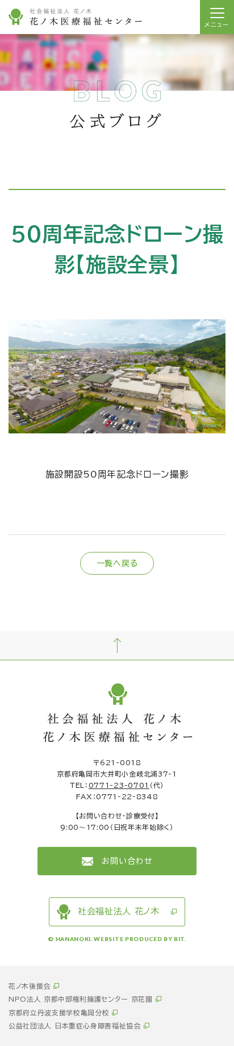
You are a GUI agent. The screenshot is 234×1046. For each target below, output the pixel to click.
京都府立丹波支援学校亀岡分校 (59, 1012)
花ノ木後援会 (30, 985)
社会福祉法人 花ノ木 (119, 911)
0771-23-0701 (119, 785)
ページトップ (117, 645)
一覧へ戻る (117, 563)
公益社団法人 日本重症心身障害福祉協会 (75, 1025)
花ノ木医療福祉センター (75, 17)
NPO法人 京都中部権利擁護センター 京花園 (81, 999)
